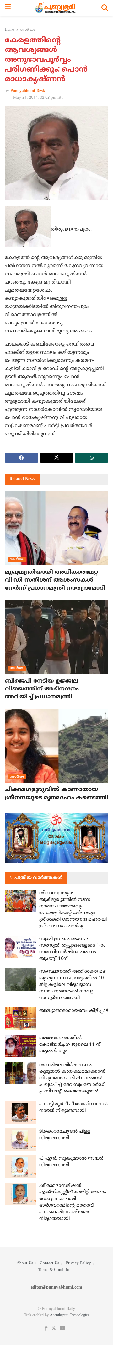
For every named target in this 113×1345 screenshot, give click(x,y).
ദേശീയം (27, 30)
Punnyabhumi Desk (27, 90)
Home (9, 30)
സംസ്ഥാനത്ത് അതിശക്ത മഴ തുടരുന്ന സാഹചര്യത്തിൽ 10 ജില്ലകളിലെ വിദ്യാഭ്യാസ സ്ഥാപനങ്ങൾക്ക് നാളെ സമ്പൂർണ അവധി (72, 985)
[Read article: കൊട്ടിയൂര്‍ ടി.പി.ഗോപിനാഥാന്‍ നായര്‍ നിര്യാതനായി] (20, 1112)
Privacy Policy (78, 1263)
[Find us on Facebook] (46, 1328)
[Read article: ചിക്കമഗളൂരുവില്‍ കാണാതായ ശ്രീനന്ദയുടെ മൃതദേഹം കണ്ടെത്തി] (56, 746)
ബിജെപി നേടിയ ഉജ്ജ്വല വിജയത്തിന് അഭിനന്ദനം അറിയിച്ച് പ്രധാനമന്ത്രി (42, 689)
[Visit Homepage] (56, 8)
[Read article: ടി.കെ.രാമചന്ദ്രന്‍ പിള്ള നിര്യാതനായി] (20, 1139)
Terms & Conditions (55, 1270)
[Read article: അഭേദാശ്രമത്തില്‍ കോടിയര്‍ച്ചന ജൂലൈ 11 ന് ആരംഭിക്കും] (20, 1046)
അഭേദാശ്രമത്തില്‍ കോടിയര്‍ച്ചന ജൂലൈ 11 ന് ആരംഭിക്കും (69, 1044)
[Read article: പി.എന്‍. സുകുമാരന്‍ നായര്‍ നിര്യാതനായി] (20, 1166)
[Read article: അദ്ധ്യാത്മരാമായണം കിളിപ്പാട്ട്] (20, 1018)
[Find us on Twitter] (53, 1328)
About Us (25, 1263)
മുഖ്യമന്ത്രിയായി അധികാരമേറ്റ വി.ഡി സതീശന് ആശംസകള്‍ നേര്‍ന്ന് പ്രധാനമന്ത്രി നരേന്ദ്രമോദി (55, 580)
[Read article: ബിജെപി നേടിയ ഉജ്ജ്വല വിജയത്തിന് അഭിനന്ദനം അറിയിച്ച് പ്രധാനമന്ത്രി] (56, 637)
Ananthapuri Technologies (69, 1315)
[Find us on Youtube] (62, 1328)
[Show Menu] (8, 8)
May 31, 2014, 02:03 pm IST (38, 97)
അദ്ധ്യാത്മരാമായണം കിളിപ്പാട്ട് (73, 1011)
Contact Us (49, 1263)
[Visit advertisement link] (56, 838)
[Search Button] (104, 7)
